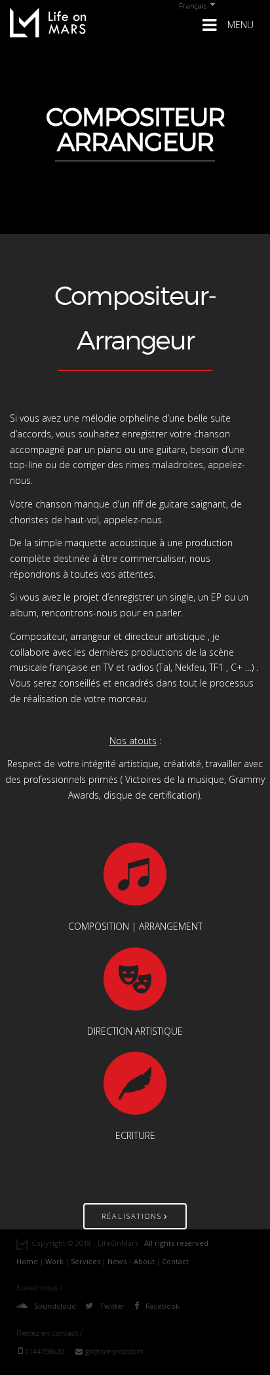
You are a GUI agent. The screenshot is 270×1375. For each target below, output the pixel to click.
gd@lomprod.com (114, 1351)
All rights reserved (176, 1243)
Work (54, 1261)
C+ (236, 667)
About (144, 1261)
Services (85, 1261)
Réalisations (135, 1215)
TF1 (216, 667)
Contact (175, 1261)
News (116, 1261)
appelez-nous (133, 519)
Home (27, 1261)
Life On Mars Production (48, 22)
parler (168, 613)
